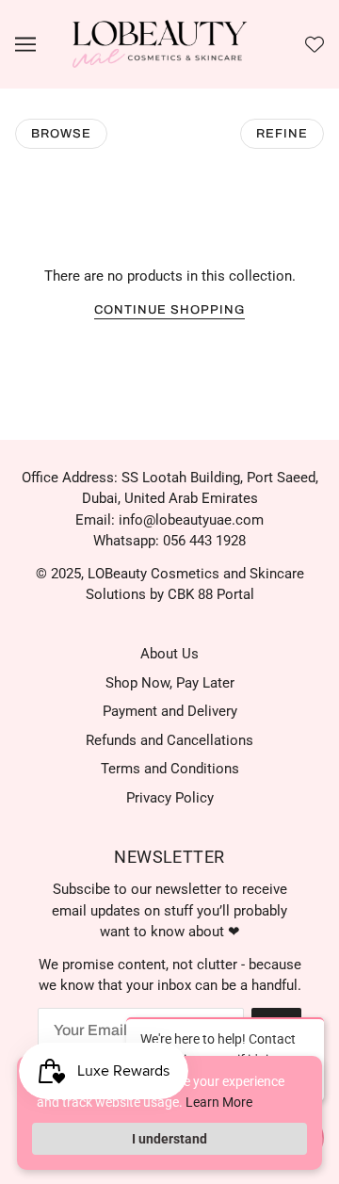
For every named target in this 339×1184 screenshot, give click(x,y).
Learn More (219, 1102)
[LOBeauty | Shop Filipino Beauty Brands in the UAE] (160, 43)
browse (61, 133)
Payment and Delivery (170, 711)
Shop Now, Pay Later (169, 682)
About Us (169, 653)
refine (282, 133)
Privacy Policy (170, 797)
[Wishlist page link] (314, 44)
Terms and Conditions (170, 768)
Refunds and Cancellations (169, 740)
